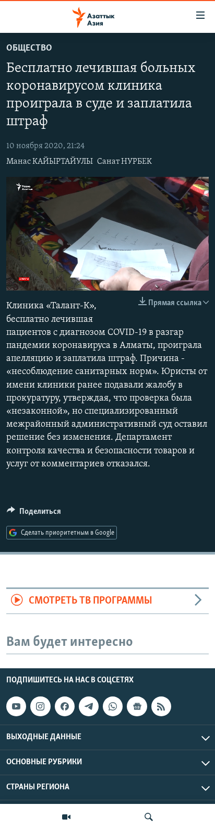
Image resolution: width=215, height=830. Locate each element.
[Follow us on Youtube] (16, 706)
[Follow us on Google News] (137, 706)
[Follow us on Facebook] (65, 706)
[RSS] (161, 706)
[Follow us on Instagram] (40, 706)
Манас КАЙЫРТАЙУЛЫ (49, 162)
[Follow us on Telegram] (89, 706)
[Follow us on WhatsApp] (113, 706)
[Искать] (148, 817)
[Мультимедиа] (66, 817)
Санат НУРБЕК (124, 162)
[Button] (34, 514)
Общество (29, 48)
